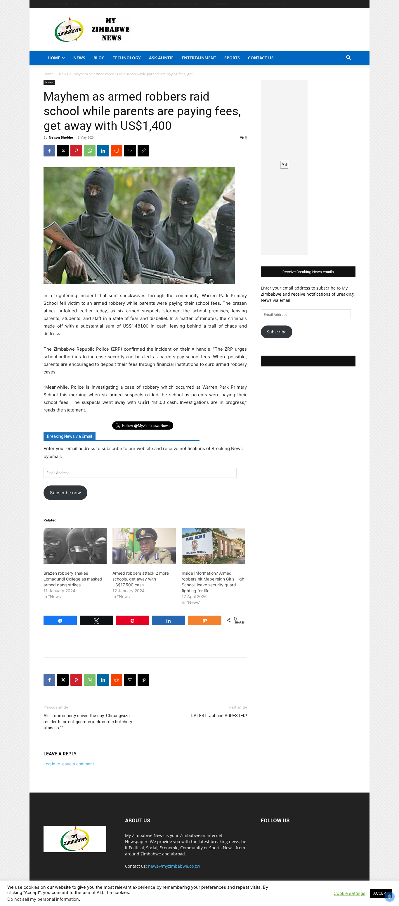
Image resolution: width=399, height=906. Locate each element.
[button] (348, 58)
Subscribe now (65, 492)
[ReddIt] (116, 150)
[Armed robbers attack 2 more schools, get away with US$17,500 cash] (144, 546)
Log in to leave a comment (69, 763)
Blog (99, 58)
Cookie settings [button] (349, 893)
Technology (127, 58)
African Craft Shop (128, 4)
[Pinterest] (76, 150)
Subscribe (277, 332)
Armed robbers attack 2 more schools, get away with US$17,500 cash (140, 579)
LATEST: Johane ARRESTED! (219, 715)
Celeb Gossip (157, 4)
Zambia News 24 (184, 4)
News (79, 58)
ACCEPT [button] (380, 893)
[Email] (130, 150)
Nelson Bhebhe (61, 137)
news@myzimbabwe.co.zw (174, 866)
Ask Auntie (161, 58)
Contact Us (276, 4)
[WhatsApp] (90, 150)
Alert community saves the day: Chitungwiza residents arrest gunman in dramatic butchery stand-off (88, 722)
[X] (63, 150)
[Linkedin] (103, 150)
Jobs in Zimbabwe (215, 4)
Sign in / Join (100, 4)
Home (54, 58)
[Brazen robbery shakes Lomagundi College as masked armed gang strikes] (75, 546)
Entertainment (199, 58)
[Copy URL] (143, 150)
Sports (232, 58)
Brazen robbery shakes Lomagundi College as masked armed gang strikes (73, 579)
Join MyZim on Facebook (308, 361)
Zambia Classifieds (249, 4)
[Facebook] (49, 150)
